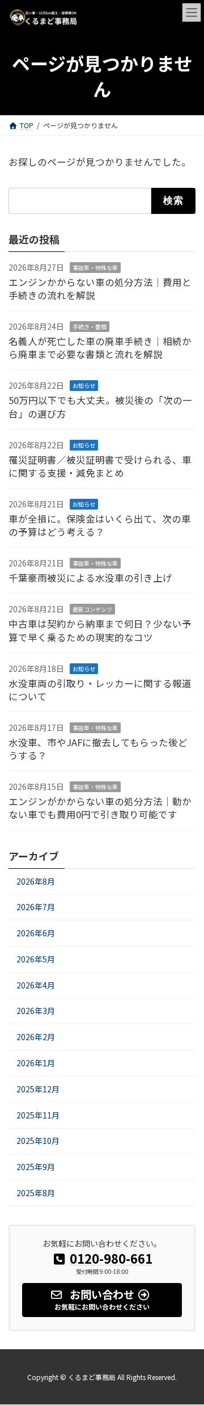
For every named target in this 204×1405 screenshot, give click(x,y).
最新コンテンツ (92, 609)
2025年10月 (38, 1140)
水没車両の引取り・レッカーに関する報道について (100, 689)
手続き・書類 (90, 326)
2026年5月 (35, 959)
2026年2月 (35, 1036)
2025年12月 (38, 1089)
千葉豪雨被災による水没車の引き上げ (90, 577)
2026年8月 (35, 880)
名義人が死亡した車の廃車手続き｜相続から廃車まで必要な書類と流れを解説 (100, 347)
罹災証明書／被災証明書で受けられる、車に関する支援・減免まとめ (100, 465)
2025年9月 (35, 1166)
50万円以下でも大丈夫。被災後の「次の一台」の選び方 (100, 406)
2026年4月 (35, 984)
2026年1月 (35, 1063)
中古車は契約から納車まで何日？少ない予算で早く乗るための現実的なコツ (100, 630)
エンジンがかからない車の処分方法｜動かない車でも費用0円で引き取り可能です (100, 807)
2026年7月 (35, 906)
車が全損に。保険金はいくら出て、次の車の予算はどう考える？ (99, 525)
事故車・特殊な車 (95, 267)
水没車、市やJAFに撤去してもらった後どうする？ (98, 748)
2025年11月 (38, 1114)
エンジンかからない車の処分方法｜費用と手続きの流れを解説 (100, 288)
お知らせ (84, 385)
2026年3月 (35, 1010)
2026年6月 (35, 933)
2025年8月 (35, 1192)
